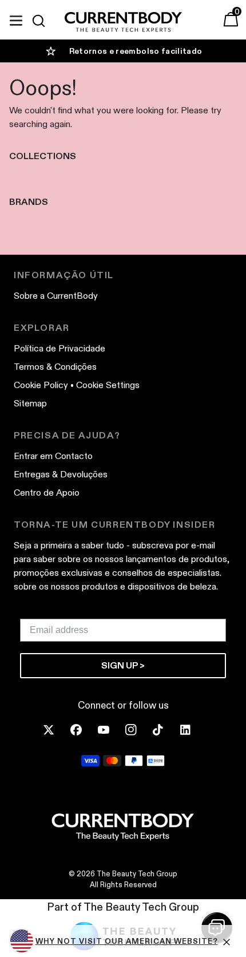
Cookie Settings (108, 384)
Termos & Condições (55, 366)
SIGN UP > (123, 665)
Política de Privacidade (59, 348)
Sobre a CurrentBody (56, 295)
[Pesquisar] (43, 20)
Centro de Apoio (47, 492)
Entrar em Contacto (53, 455)
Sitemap (30, 403)
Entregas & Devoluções (61, 474)
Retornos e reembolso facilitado (136, 51)
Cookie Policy (41, 384)
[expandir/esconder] (16, 19)
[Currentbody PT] (123, 22)
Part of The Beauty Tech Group (123, 906)
